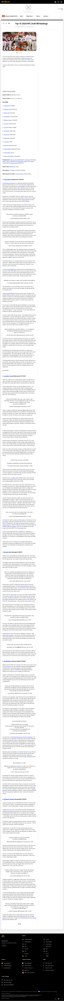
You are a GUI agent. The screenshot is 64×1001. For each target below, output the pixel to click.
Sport (21, 16)
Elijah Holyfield (24, 586)
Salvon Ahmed (13, 159)
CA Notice (49, 991)
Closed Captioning (12, 991)
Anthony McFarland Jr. (9, 156)
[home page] (6, 2)
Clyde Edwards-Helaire (21, 161)
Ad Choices (30, 991)
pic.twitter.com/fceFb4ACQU (27, 243)
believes (14, 526)
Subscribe (4, 945)
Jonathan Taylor (7, 109)
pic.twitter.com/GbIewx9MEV (19, 215)
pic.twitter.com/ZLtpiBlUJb (28, 280)
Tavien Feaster (21, 186)
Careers (6, 991)
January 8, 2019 (29, 335)
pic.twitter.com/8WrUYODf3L (21, 617)
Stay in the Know (5, 940)
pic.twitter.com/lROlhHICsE (19, 769)
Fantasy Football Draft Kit (9, 16)
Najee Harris (7, 138)
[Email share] (9, 23)
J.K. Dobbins (7, 131)
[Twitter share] (6, 23)
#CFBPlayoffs (10, 331)
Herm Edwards (17, 668)
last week (27, 58)
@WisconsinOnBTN (13, 463)
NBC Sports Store (20, 991)
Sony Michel (5, 599)
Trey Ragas (12, 170)
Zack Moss (6, 141)
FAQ (16, 991)
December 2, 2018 (27, 245)
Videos (38, 16)
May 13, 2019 (28, 911)
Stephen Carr (12, 166)
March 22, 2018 (27, 516)
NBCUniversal (8, 993)
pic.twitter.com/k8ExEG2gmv (19, 908)
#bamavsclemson (27, 331)
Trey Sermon (7, 134)
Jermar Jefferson (20, 173)
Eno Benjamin (7, 116)
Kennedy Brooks (14, 163)
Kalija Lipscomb (23, 916)
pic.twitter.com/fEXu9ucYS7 (25, 644)
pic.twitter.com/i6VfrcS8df (23, 690)
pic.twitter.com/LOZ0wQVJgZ (19, 730)
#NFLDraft (27, 729)
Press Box (25, 991)
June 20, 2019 (26, 733)
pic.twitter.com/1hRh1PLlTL (22, 873)
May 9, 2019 (27, 218)
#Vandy (28, 837)
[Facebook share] (3, 23)
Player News (29, 16)
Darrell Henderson (10, 293)
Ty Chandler (27, 159)
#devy (12, 870)
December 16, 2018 (27, 693)
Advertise (3, 991)
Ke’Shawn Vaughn (8, 120)
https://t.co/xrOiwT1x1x (19, 332)
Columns (45, 16)
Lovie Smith (9, 811)
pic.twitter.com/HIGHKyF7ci (24, 578)
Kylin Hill (6, 145)
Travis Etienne (6, 105)
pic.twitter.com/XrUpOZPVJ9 (25, 463)
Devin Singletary (10, 635)
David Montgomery (11, 269)
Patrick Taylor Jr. (6, 161)
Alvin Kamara (21, 528)
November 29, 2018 (28, 283)
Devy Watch (5, 521)
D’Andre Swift (7, 113)
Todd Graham (7, 666)
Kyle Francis (21, 523)
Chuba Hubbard (8, 149)
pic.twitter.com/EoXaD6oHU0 (19, 513)
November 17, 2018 (27, 465)
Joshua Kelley (7, 152)
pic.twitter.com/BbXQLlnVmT (19, 404)
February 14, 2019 (24, 772)
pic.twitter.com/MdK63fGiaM (19, 839)
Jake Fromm (14, 594)
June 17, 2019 (28, 619)
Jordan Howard (6, 524)
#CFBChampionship (18, 331)
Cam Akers (6, 123)
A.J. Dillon (6, 127)
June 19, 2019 (29, 647)
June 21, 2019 (26, 875)
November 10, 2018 (28, 841)
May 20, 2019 (27, 406)
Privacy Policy (35, 991)
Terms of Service (54, 991)
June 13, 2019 (27, 581)
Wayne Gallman (25, 199)
